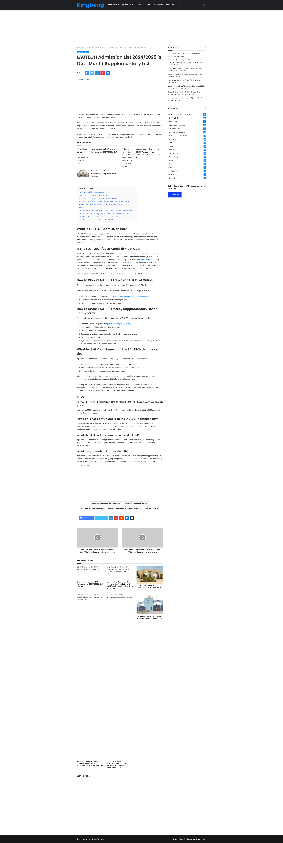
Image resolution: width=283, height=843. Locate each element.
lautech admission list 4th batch (106, 503)
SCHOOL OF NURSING (177, 132)
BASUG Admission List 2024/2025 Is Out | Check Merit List (149, 588)
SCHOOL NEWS (127, 5)
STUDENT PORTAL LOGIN (178, 136)
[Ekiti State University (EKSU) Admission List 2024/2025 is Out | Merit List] (90, 573)
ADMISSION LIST (89, 47)
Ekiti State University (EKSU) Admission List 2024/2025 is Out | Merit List (90, 584)
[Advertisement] (141, 27)
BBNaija (172, 150)
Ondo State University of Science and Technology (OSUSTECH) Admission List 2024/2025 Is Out (118, 764)
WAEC (139, 5)
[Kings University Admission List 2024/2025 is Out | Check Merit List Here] (83, 173)
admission (145, 260)
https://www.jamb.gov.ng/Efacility (118, 324)
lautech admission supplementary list (125, 508)
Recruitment (173, 121)
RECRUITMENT (113, 5)
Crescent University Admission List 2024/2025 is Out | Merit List (150, 617)
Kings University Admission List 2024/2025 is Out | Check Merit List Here (103, 174)
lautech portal (153, 508)
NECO (171, 174)
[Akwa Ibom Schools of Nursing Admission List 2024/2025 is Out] (83, 156)
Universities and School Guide (180, 114)
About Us (182, 839)
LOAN (171, 160)
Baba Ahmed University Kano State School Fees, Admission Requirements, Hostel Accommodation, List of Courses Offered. (185, 62)
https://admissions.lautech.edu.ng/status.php (134, 296)
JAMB (148, 5)
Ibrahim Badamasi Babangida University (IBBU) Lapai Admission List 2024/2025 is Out (90, 763)
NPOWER (172, 139)
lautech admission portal (92, 508)
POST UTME (173, 118)
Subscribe (175, 195)
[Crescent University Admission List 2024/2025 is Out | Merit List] (150, 604)
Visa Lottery (173, 157)
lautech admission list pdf (137, 503)
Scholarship (173, 171)
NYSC (171, 164)
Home (80, 47)
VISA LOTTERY (158, 5)
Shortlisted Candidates (177, 125)
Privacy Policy (201, 839)
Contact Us (191, 839)
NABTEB (172, 178)
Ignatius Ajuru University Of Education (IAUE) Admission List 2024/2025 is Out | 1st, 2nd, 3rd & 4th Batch (120, 585)
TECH (171, 146)
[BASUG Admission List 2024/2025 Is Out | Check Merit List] (150, 575)
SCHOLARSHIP (171, 5)
